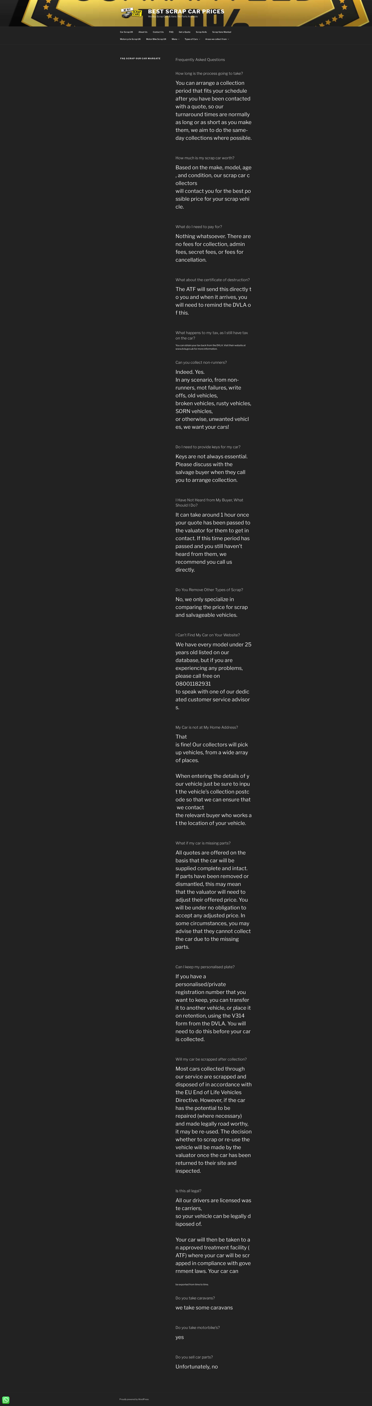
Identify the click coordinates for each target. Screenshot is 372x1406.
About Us (142, 32)
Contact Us (158, 32)
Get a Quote (184, 32)
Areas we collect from (216, 39)
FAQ (171, 32)
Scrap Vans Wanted (221, 32)
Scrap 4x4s (201, 32)
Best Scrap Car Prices (186, 11)
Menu (174, 39)
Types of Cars (191, 39)
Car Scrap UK (126, 32)
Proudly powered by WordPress (134, 1399)
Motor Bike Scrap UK (156, 39)
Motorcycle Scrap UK (130, 39)
